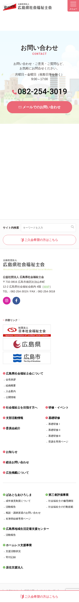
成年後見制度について (18, 500)
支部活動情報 (14, 417)
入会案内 (11, 391)
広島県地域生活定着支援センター (27, 528)
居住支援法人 (14, 567)
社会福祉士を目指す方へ (22, 407)
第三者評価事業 (59, 494)
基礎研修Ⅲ (54, 435)
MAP (46, 286)
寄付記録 (11, 557)
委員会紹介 (13, 428)
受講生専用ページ (58, 441)
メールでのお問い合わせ (42, 107)
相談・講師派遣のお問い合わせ (23, 512)
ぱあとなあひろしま (19, 494)
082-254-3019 (42, 91)
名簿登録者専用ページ (18, 518)
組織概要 (11, 385)
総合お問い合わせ (17, 462)
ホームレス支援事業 (19, 545)
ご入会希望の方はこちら (41, 596)
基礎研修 (54, 417)
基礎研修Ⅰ (54, 424)
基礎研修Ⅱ (54, 429)
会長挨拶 (11, 379)
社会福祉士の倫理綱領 (60, 500)
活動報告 (11, 506)
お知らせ (11, 451)
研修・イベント (59, 407)
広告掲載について (17, 472)
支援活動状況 (13, 551)
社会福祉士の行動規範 (60, 506)
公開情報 (11, 397)
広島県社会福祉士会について (24, 373)
